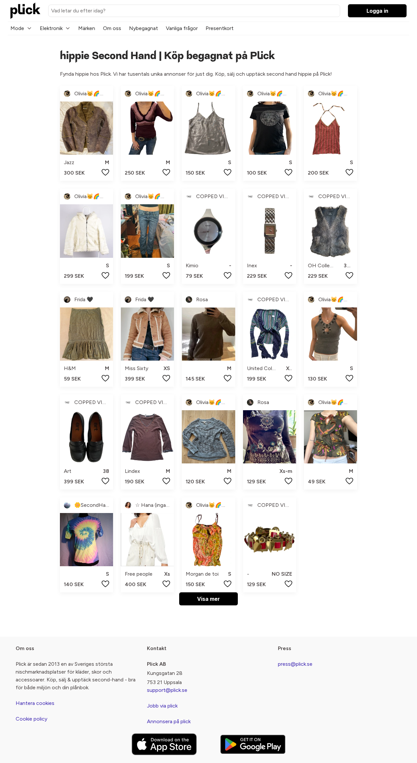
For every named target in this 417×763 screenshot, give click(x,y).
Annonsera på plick (169, 721)
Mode (17, 28)
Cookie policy (31, 719)
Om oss (112, 28)
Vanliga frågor (182, 28)
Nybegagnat (143, 28)
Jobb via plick (162, 706)
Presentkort (220, 28)
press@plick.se (295, 664)
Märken (86, 28)
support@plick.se (167, 690)
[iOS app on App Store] (164, 744)
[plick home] (25, 11)
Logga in (377, 11)
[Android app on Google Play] (252, 744)
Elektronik (51, 28)
